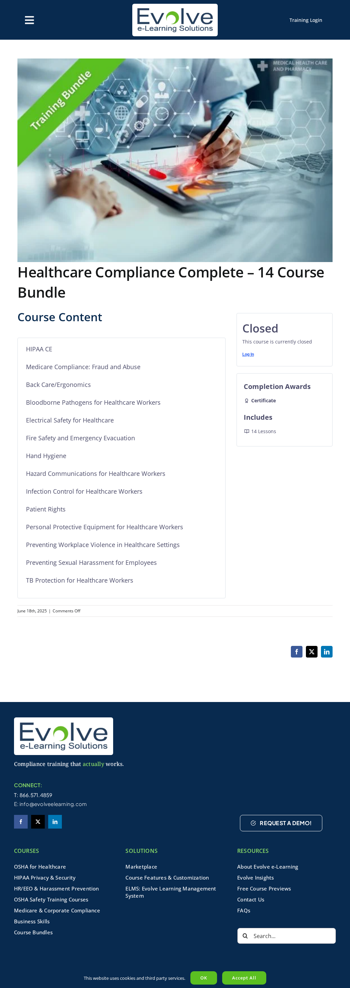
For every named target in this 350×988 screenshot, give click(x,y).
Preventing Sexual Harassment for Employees (91, 562)
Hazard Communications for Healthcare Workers (95, 473)
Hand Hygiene (46, 456)
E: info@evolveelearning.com (50, 804)
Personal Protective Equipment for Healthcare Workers (104, 527)
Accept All (244, 978)
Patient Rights (46, 509)
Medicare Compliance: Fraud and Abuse (83, 367)
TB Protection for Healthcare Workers (79, 580)
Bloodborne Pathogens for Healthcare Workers (93, 402)
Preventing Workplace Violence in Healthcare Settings (103, 545)
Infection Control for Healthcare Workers (84, 491)
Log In (248, 354)
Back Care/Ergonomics (58, 384)
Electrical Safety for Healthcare (70, 420)
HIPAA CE (39, 349)
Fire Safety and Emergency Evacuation (80, 438)
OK (203, 978)
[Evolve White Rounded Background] (63, 719)
